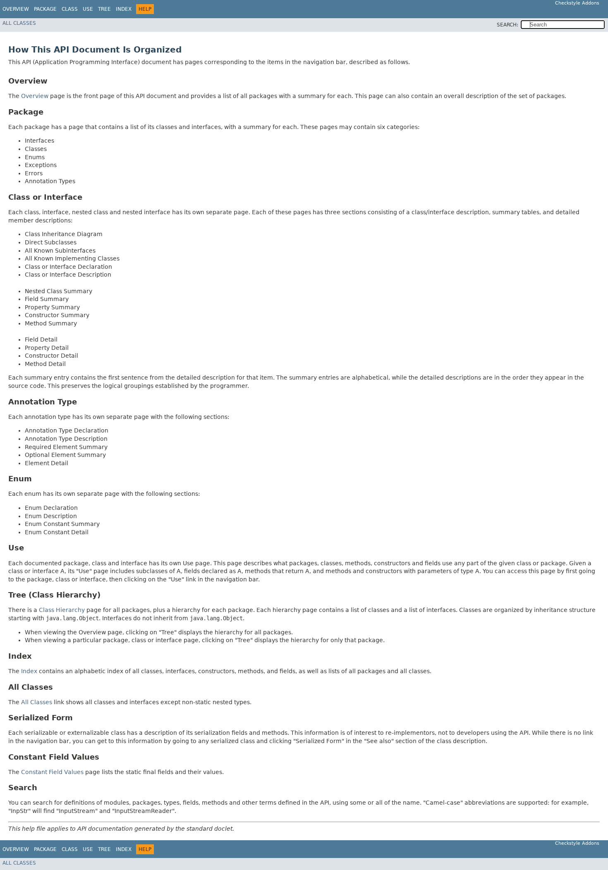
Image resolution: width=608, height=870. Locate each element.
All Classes (19, 23)
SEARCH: (507, 25)
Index (124, 9)
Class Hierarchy (62, 610)
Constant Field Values (52, 772)
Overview (15, 9)
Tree (104, 9)
